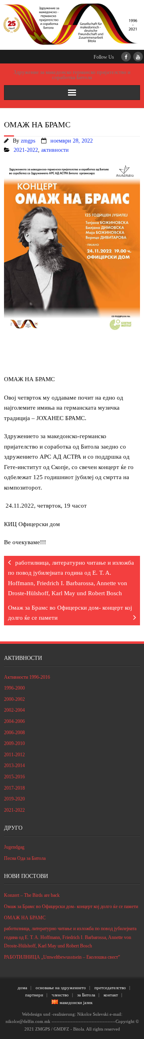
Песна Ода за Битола (25, 858)
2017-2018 (14, 788)
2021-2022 (26, 150)
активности (55, 150)
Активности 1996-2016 (27, 677)
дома (22, 987)
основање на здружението (61, 987)
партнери (34, 994)
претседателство (110, 987)
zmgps (28, 141)
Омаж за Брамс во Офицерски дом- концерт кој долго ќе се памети (71, 906)
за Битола (86, 994)
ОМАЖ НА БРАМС (25, 918)
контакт (111, 994)
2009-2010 (14, 743)
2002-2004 (14, 710)
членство (60, 994)
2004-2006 (14, 721)
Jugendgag (14, 847)
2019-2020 (14, 799)
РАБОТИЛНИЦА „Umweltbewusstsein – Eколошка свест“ (62, 957)
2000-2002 (14, 699)
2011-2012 (14, 754)
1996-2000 (14, 688)
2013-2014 (14, 765)
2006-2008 (14, 732)
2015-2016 (14, 777)
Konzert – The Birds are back (32, 895)
